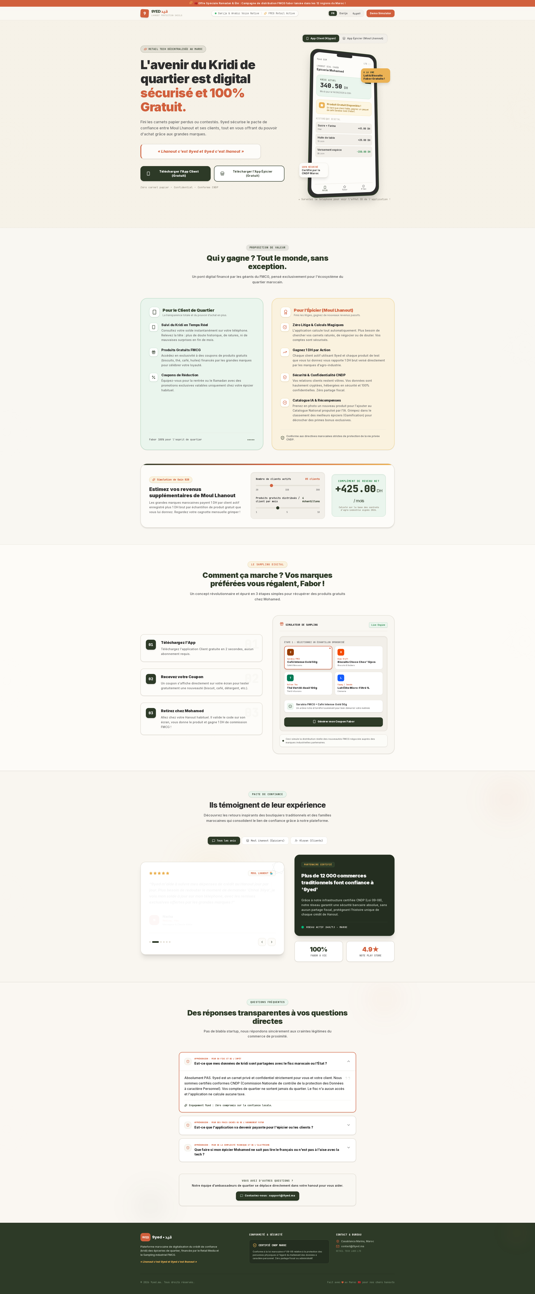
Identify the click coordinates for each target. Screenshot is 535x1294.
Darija (343, 13)
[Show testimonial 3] (158, 942)
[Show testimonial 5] (167, 942)
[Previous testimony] (262, 942)
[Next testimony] (272, 942)
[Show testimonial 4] (164, 942)
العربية (356, 13)
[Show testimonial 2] (153, 942)
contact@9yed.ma (352, 1246)
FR (332, 13)
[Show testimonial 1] (150, 942)
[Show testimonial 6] (170, 942)
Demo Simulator (380, 13)
